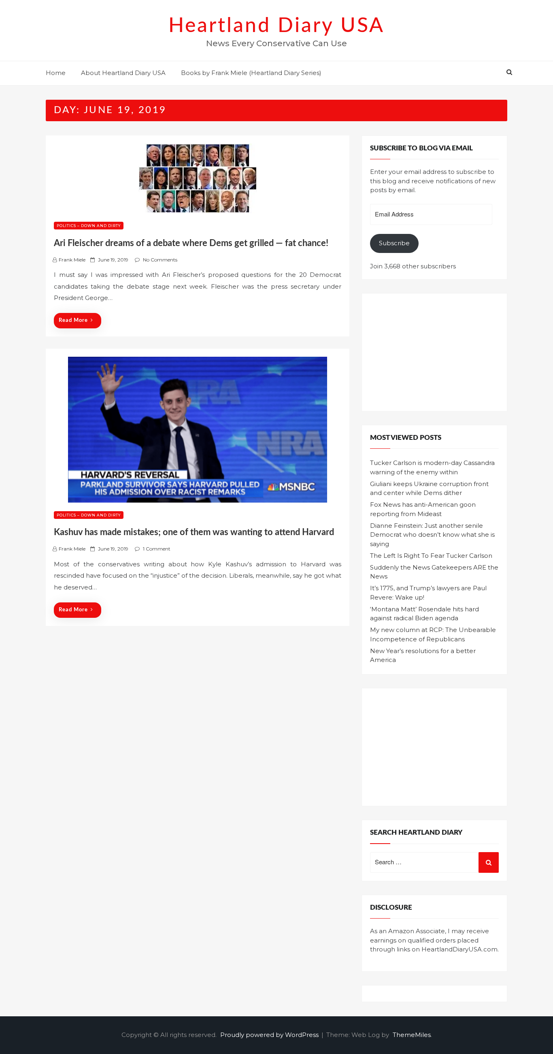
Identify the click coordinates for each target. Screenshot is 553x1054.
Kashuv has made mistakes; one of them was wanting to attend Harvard (194, 532)
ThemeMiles (412, 1035)
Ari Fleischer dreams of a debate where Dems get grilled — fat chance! (191, 243)
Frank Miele (72, 260)
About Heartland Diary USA (123, 73)
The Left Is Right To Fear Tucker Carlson (431, 555)
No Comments (160, 260)
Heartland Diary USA (276, 26)
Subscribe (394, 243)
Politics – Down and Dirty (89, 225)
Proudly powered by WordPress (270, 1035)
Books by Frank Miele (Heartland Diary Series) (251, 73)
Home (56, 73)
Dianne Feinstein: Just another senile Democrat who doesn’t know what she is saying (432, 535)
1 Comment (156, 549)
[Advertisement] (434, 352)
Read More (73, 320)
